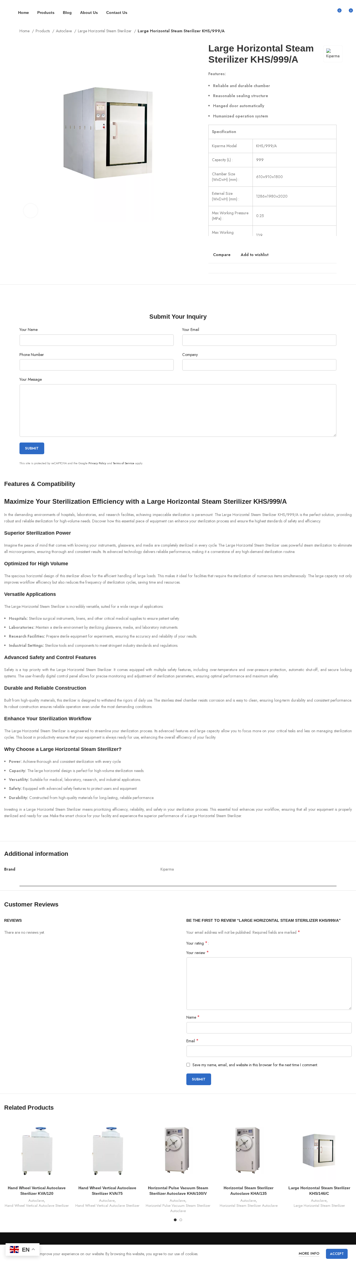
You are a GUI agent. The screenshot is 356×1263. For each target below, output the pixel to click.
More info (309, 1253)
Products (43, 31)
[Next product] (334, 31)
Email (192, 1041)
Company (190, 354)
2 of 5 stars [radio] (219, 943)
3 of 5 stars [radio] (223, 943)
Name (193, 1017)
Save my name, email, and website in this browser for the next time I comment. (255, 1065)
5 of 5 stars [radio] (232, 943)
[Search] (327, 12)
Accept (337, 1253)
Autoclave (64, 31)
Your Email (190, 329)
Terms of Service (123, 463)
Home (25, 31)
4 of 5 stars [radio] (228, 943)
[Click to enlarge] (31, 211)
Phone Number (31, 354)
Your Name (28, 329)
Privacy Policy (97, 463)
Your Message (30, 379)
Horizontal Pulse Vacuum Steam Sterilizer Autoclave (178, 1208)
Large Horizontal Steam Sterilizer (105, 31)
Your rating (196, 943)
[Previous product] (322, 31)
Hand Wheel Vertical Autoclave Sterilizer (37, 1205)
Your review (197, 953)
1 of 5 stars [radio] (215, 943)
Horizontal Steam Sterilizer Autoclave (249, 1205)
